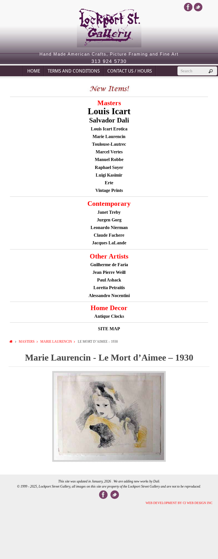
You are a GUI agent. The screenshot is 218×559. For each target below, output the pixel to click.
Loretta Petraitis (109, 287)
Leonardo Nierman (109, 227)
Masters (27, 342)
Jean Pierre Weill (109, 272)
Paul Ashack (109, 280)
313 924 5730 (109, 61)
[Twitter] (198, 7)
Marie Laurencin (56, 342)
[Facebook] (188, 7)
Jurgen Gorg (109, 219)
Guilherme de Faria (109, 264)
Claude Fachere (109, 235)
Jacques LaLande (109, 242)
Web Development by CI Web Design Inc (179, 503)
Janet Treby (109, 212)
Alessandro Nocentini (109, 295)
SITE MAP (109, 328)
